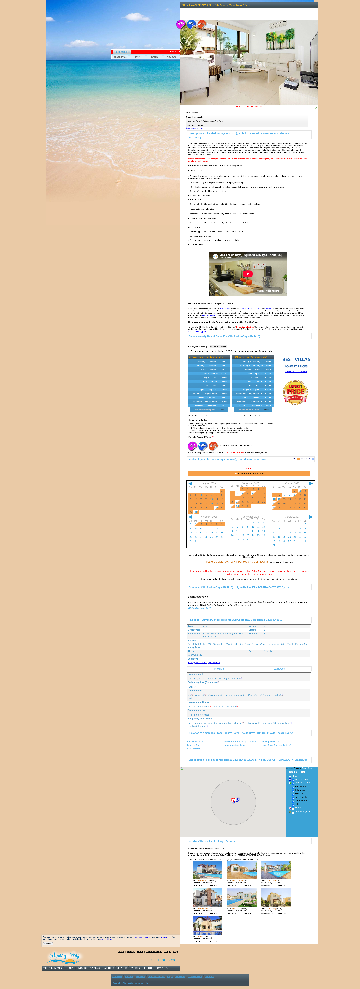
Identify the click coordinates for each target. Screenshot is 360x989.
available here (208, 315)
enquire (82, 968)
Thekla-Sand (237, 880)
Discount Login (154, 951)
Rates (154, 57)
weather (180, 977)
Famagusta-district (197, 662)
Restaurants (301, 786)
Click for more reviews (194, 128)
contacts (161, 968)
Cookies (209, 977)
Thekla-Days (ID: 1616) (240, 5)
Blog (175, 951)
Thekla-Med (203, 908)
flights (148, 968)
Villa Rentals (52, 968)
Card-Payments (156, 977)
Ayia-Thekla (214, 662)
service (122, 968)
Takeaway (300, 790)
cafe (297, 804)
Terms (140, 951)
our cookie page (107, 939)
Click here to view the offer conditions (235, 445)
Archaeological (302, 811)
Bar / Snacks (301, 797)
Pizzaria (299, 793)
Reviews (171, 57)
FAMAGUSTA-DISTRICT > (202, 5)
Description (120, 57)
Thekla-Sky (271, 908)
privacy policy (165, 937)
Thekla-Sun (271, 880)
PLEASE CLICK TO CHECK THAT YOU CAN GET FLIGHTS (237, 562)
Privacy (131, 951)
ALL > (185, 5)
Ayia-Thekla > (222, 5)
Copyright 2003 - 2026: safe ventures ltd (130, 983)
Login (167, 951)
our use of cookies (143, 937)
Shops (303, 807)
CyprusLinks (195, 977)
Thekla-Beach (204, 880)
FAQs (121, 951)
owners (135, 968)
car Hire (108, 968)
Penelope (202, 936)
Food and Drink (303, 782)
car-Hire (117, 977)
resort (69, 968)
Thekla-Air (236, 908)
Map (137, 57)
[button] (238, 799)
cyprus (95, 968)
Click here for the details (296, 372)
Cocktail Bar (301, 800)
